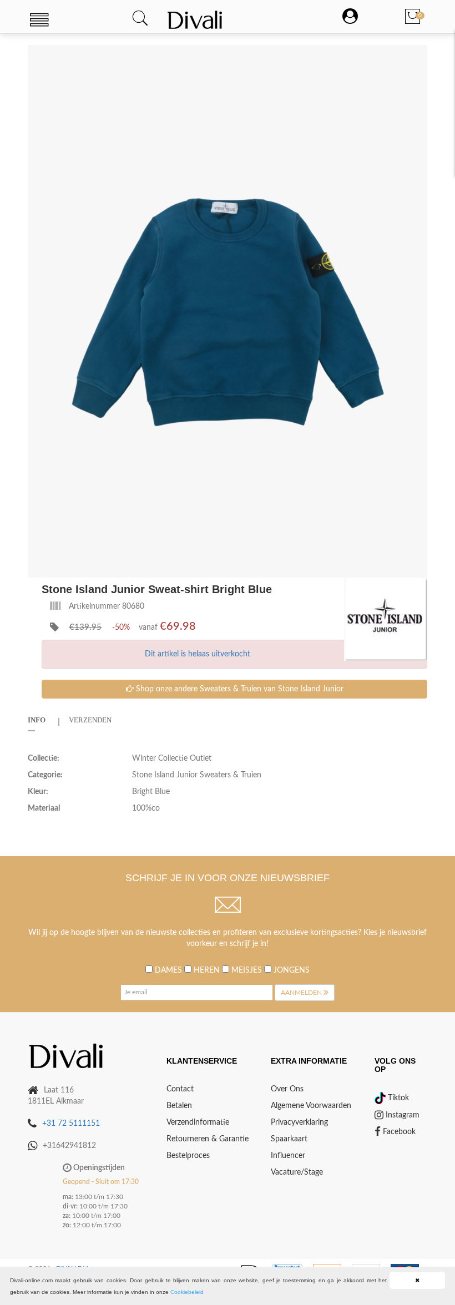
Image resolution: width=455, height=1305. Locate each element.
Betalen (179, 1106)
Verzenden (90, 720)
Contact (180, 1089)
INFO (37, 720)
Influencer (288, 1156)
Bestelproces (188, 1156)
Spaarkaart (289, 1139)
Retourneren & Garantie (207, 1139)
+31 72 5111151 (71, 1123)
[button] (417, 55)
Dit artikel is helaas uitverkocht (197, 654)
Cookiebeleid (187, 1292)
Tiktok (397, 1098)
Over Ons (287, 1089)
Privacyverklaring (299, 1122)
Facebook (398, 1132)
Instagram (401, 1115)
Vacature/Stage (297, 1172)
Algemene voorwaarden (311, 1106)
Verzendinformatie (197, 1122)
